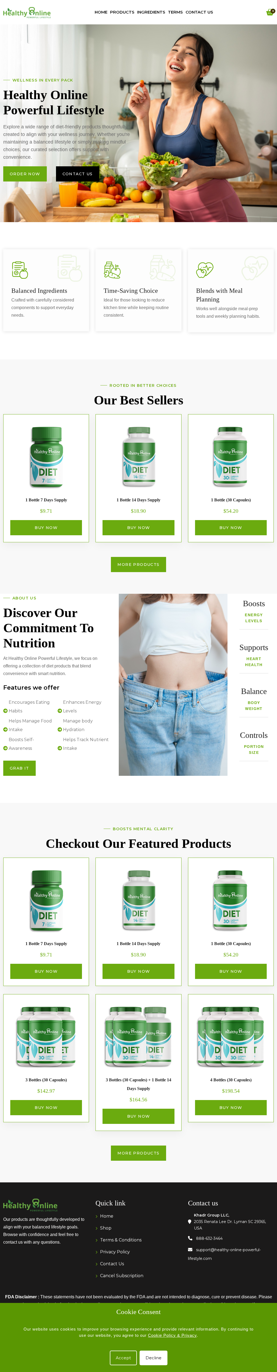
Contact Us (199, 12)
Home (101, 12)
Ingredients (151, 12)
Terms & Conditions (120, 1240)
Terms (175, 12)
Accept (123, 1357)
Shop (105, 1228)
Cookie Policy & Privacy (172, 1335)
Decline (153, 1357)
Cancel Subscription (121, 1275)
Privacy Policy (115, 1251)
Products (122, 12)
